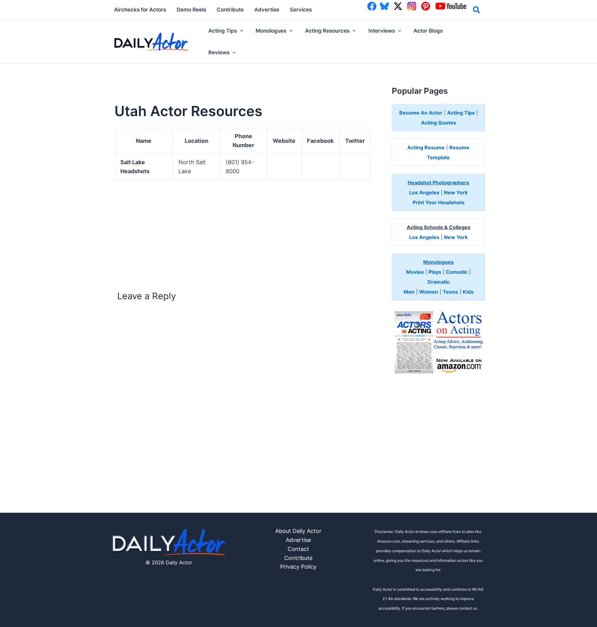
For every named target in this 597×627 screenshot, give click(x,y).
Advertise (298, 540)
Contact (298, 549)
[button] (477, 11)
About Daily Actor (298, 531)
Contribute (298, 558)
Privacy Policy (298, 566)
